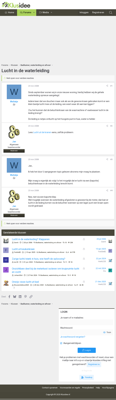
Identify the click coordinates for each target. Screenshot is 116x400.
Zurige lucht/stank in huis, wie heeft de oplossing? (38, 258)
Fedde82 (17, 252)
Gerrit (16, 243)
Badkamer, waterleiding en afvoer (48, 243)
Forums (27, 12)
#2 (111, 126)
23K (71, 243)
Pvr (104, 271)
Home (11, 12)
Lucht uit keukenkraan (23, 249)
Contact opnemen (50, 388)
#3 (111, 159)
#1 (111, 86)
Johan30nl (18, 275)
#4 (111, 190)
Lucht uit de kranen (42, 132)
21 (77, 285)
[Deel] (107, 86)
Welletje (14, 101)
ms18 (16, 262)
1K (71, 262)
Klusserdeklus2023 (21, 285)
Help (98, 388)
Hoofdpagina (108, 388)
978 (73, 252)
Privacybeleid (88, 388)
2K (83, 285)
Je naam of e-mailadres (71, 317)
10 (66, 243)
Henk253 (102, 261)
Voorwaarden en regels (70, 388)
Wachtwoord (66, 328)
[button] (34, 12)
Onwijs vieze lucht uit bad (25, 281)
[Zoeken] (110, 13)
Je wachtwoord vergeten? (72, 337)
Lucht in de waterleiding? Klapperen (31, 239)
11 (66, 262)
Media (46, 12)
